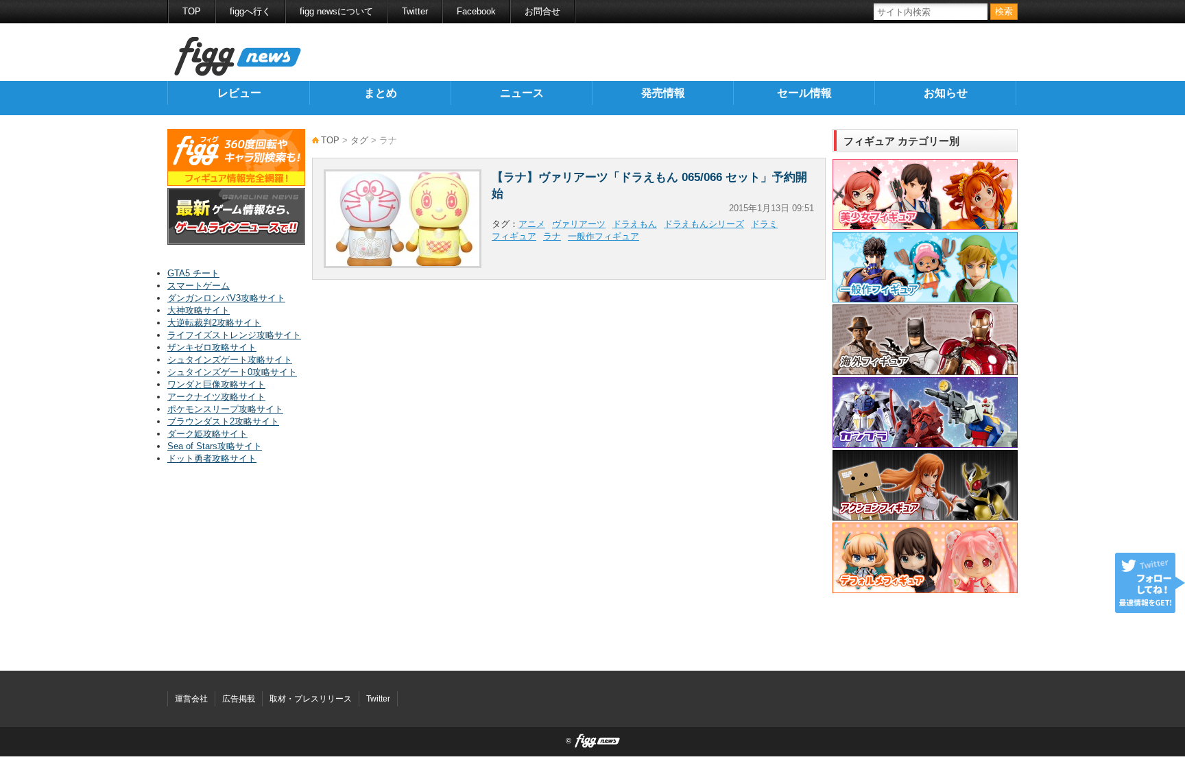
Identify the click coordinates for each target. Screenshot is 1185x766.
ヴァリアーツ (579, 224)
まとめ (380, 93)
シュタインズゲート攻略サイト (229, 360)
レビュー (239, 93)
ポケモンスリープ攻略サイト (225, 409)
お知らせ (946, 93)
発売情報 (663, 93)
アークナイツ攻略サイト (216, 397)
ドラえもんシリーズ (704, 224)
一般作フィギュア (603, 236)
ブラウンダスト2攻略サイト (223, 421)
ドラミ (764, 224)
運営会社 (191, 699)
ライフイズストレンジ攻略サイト (234, 335)
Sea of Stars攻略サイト (214, 446)
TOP (191, 11)
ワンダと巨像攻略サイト (216, 384)
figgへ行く (250, 11)
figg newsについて (336, 11)
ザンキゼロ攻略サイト (211, 347)
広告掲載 (238, 699)
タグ (359, 140)
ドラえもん (634, 224)
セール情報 (804, 93)
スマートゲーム (198, 285)
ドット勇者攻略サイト (211, 458)
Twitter (415, 11)
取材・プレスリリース (311, 699)
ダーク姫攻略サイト (207, 434)
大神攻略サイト (198, 310)
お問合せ (542, 11)
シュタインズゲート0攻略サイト (232, 372)
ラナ (552, 236)
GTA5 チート (193, 273)
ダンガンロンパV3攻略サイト (226, 298)
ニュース (522, 93)
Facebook (476, 11)
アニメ (531, 224)
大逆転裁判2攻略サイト (214, 323)
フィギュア (514, 236)
